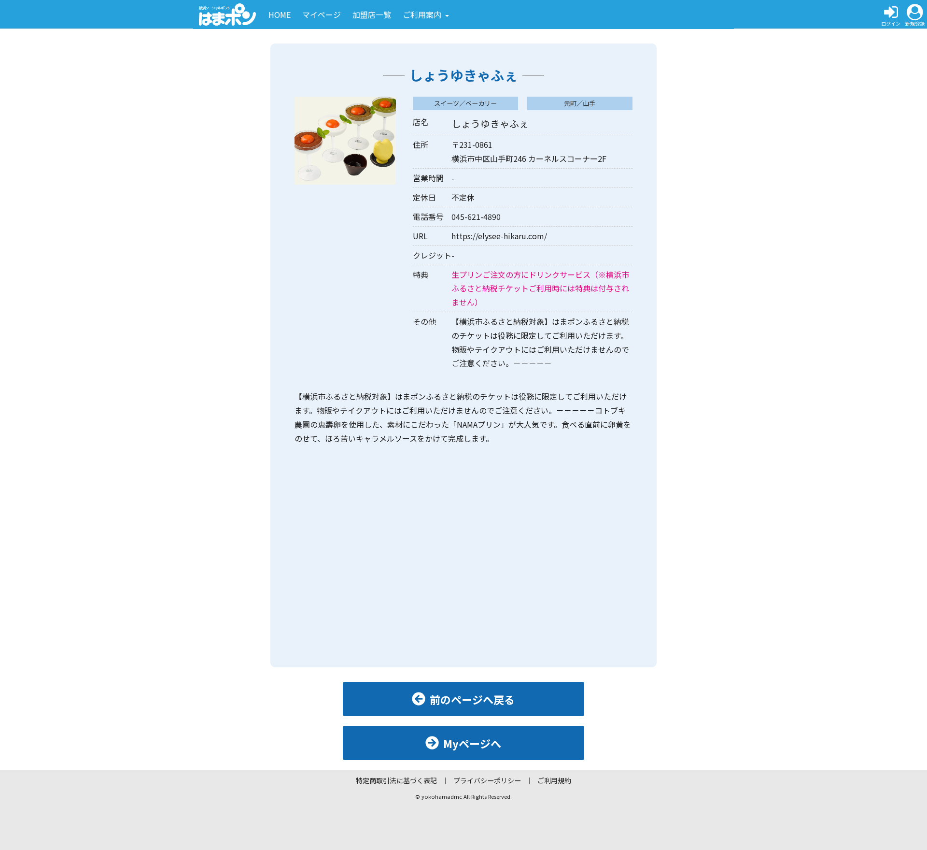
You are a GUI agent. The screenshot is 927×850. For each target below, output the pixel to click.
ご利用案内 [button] (423, 14)
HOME (279, 14)
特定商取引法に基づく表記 (396, 780)
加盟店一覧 (371, 14)
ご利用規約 (554, 780)
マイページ (321, 14)
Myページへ (472, 743)
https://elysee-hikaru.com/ (499, 236)
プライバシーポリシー (487, 780)
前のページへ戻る (472, 699)
